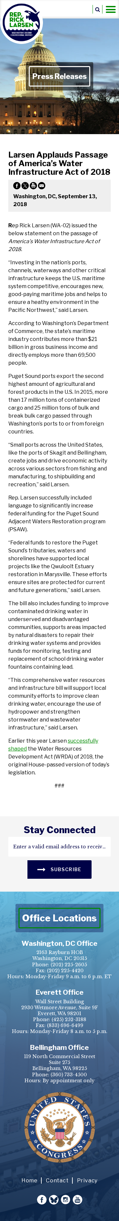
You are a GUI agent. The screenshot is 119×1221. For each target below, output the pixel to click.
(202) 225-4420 (65, 971)
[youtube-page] (77, 1199)
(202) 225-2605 (69, 965)
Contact (57, 1180)
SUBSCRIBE (65, 869)
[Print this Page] (33, 187)
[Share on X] (25, 187)
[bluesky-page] (54, 1199)
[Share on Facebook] (16, 187)
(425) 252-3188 (69, 1019)
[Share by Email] (41, 187)
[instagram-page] (65, 1199)
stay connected (60, 829)
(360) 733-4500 (69, 1075)
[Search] (97, 9)
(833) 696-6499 (65, 1025)
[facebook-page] (42, 1199)
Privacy (87, 1180)
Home (29, 1180)
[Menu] (111, 9)
